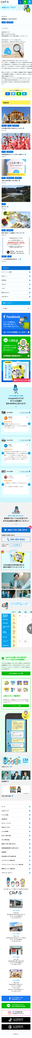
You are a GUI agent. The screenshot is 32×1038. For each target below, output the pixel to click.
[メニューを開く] (29, 2)
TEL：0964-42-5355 (16, 991)
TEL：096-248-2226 (16, 941)
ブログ (3, 22)
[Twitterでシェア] (13, 93)
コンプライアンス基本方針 (8, 860)
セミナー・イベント (6, 823)
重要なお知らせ (10, 178)
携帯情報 (4, 280)
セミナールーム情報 (7, 272)
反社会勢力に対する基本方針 (9, 856)
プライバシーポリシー (7, 873)
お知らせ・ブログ (6, 827)
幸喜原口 (10, 417)
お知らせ (4, 125)
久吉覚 (9, 444)
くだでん (10, 476)
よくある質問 (5, 831)
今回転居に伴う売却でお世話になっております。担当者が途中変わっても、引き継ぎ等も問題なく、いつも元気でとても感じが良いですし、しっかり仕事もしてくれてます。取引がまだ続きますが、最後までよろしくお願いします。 (16, 456)
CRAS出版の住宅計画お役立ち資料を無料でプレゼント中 (13, 566)
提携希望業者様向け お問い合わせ (10, 848)
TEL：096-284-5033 (16, 918)
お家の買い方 (10, 22)
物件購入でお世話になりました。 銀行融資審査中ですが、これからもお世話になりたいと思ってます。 (16, 425)
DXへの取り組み (6, 839)
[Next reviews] (29, 423)
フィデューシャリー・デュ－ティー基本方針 (12, 864)
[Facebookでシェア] (7, 93)
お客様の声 (4, 819)
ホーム (3, 806)
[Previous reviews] (3, 423)
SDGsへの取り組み (6, 835)
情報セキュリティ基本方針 (8, 868)
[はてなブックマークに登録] (24, 93)
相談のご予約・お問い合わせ (9, 844)
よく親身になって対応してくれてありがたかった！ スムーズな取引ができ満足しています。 (16, 484)
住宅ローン (4, 276)
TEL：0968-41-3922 (16, 964)
